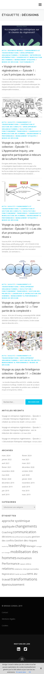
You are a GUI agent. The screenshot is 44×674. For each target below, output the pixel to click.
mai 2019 (25, 490)
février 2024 (26, 455)
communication (24, 532)
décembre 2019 (8, 483)
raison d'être (25, 564)
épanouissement (13, 584)
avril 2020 (26, 475)
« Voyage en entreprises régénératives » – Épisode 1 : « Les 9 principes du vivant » (19, 70)
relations (8, 569)
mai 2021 (25, 459)
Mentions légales (8, 619)
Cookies (5, 625)
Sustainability (27, 62)
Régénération (8, 574)
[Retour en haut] (22, 659)
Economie (24, 55)
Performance (10, 563)
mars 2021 (26, 463)
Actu (4, 50)
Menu (40, 5)
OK (30, 672)
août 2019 (26, 486)
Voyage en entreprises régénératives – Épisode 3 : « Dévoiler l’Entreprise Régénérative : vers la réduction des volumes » (21, 430)
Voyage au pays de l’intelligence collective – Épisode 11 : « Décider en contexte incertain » (21, 373)
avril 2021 (5, 463)
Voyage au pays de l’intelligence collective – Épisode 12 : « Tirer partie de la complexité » (21, 306)
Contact (5, 612)
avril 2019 (5, 494)
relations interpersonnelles (26, 569)
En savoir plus (21, 672)
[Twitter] (25, 649)
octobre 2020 (27, 471)
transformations (24, 579)
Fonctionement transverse (14, 131)
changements (26, 526)
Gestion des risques (25, 540)
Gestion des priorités (30, 360)
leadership (17, 545)
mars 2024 (6, 455)
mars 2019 (26, 494)
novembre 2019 (28, 483)
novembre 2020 (8, 471)
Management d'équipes (25, 60)
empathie (27, 537)
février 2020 (6, 479)
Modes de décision (10, 62)
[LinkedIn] (18, 649)
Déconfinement (18, 537)
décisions (7, 536)
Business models (15, 50)
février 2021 (6, 467)
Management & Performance (24, 296)
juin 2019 (5, 490)
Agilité (11, 122)
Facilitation (25, 129)
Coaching (7, 532)
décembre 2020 (28, 467)
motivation (24, 558)
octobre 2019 (7, 486)
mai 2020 (5, 475)
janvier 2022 (6, 459)
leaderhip (5, 546)
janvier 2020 (27, 479)
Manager (31, 546)
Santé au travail (21, 574)
